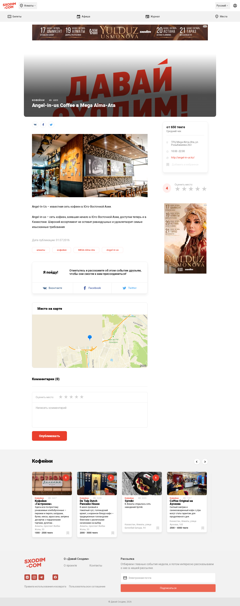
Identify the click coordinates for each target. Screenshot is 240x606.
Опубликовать (49, 436)
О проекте (70, 565)
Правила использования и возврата (45, 586)
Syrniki (129, 501)
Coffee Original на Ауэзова (181, 502)
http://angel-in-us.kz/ (183, 157)
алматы (41, 250)
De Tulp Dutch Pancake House (90, 502)
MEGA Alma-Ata (86, 250)
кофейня (61, 250)
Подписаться (168, 588)
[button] (197, 461)
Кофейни (38, 100)
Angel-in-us (112, 250)
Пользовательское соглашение (87, 586)
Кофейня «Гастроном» (43, 502)
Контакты (95, 565)
